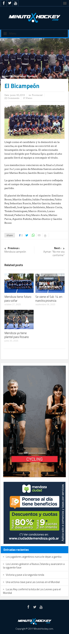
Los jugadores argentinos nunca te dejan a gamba (33, 557)
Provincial (32, 76)
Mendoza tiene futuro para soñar (17, 298)
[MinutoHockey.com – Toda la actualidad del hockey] (34, 17)
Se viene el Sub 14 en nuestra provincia (48, 298)
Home (5, 76)
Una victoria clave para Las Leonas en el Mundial (33, 582)
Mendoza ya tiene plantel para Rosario (16, 335)
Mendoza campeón (15, 250)
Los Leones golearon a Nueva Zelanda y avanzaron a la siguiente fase (34, 566)
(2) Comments (11, 98)
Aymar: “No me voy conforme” (54, 251)
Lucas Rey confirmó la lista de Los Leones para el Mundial (32, 591)
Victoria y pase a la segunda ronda (25, 575)
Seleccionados (17, 76)
